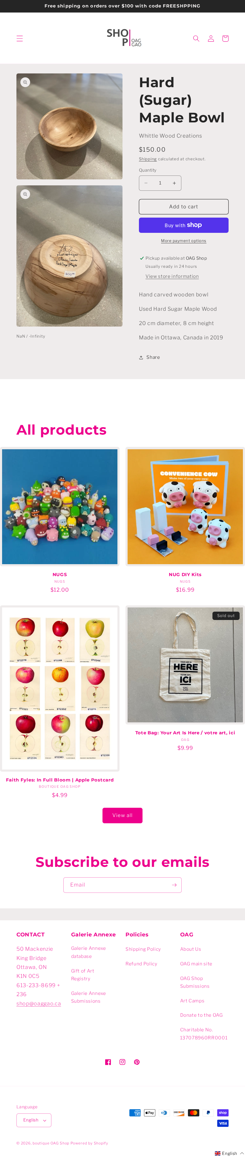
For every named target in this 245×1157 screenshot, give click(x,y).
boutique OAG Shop (51, 1143)
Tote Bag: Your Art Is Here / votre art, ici (185, 733)
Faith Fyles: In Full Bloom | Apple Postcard (60, 780)
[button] (20, 38)
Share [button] (153, 357)
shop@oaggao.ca (38, 1003)
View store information (172, 276)
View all (122, 815)
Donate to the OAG (201, 1015)
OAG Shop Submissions (195, 982)
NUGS (60, 574)
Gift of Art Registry (82, 975)
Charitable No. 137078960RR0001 (204, 1034)
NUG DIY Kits (185, 574)
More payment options (183, 240)
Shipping (148, 158)
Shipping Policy (143, 949)
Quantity (148, 170)
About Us (190, 949)
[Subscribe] (174, 885)
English (30, 1120)
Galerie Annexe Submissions (88, 997)
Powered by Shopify (89, 1143)
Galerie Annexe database (88, 952)
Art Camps (192, 1001)
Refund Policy (141, 964)
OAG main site (196, 964)
